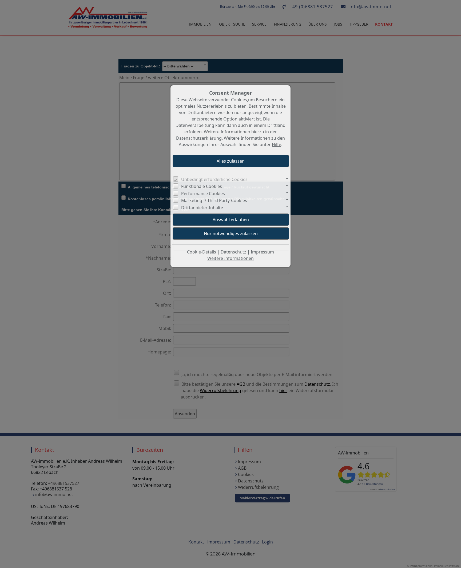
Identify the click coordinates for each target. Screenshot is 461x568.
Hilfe (276, 144)
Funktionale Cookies (201, 186)
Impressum (262, 252)
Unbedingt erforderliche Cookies (214, 179)
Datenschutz (233, 252)
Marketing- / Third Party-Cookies (214, 200)
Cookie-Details (201, 252)
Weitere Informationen (230, 258)
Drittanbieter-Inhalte (202, 208)
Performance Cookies (203, 193)
